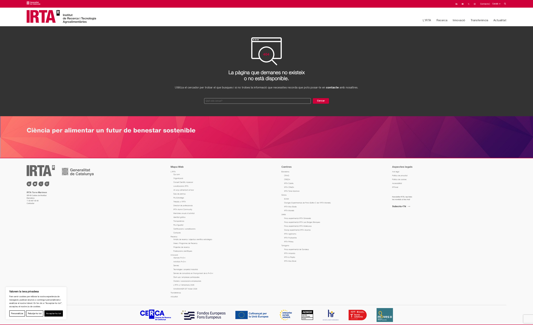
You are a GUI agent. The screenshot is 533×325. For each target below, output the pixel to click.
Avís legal (395, 171)
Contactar (30, 203)
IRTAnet (395, 187)
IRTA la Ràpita (289, 257)
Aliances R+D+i (179, 258)
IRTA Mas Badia (290, 206)
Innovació (459, 20)
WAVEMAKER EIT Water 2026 (185, 289)
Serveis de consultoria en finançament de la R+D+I (193, 273)
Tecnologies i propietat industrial (185, 269)
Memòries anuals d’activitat (184, 213)
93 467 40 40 (33, 201)
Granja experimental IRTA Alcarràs (297, 230)
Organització (178, 178)
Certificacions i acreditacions (184, 229)
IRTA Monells (289, 210)
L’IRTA (427, 20)
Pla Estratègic (178, 198)
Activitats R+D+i (179, 261)
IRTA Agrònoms (290, 234)
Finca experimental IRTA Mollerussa (298, 226)
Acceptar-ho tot (53, 313)
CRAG (286, 175)
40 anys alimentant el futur (183, 190)
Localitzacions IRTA (180, 186)
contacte (332, 87)
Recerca (441, 20)
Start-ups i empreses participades (186, 277)
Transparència (178, 221)
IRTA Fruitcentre (290, 238)
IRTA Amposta (289, 253)
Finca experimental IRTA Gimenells (297, 218)
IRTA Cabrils (288, 183)
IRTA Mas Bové (290, 261)
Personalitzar (17, 313)
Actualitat (499, 20)
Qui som (176, 174)
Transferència (479, 20)
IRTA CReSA (289, 187)
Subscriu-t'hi (399, 207)
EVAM (286, 199)
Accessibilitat (397, 183)
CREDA (287, 179)
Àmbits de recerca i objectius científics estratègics (192, 239)
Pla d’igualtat (178, 225)
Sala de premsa (179, 194)
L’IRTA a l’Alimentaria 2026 (183, 285)
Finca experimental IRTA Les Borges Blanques (302, 222)
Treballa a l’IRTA (179, 201)
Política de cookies (399, 179)
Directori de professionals (183, 205)
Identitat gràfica (179, 217)
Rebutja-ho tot (35, 313)
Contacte (177, 233)
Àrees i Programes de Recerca (185, 243)
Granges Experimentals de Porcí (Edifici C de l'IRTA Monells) (307, 203)
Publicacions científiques (182, 251)
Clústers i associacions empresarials (187, 281)
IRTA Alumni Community (182, 209)
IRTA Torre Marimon (292, 191)
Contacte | (485, 4)
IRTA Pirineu (288, 241)
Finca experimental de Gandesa (296, 249)
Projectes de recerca (181, 247)
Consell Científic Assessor (183, 182)
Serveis (176, 265)
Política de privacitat (400, 175)
